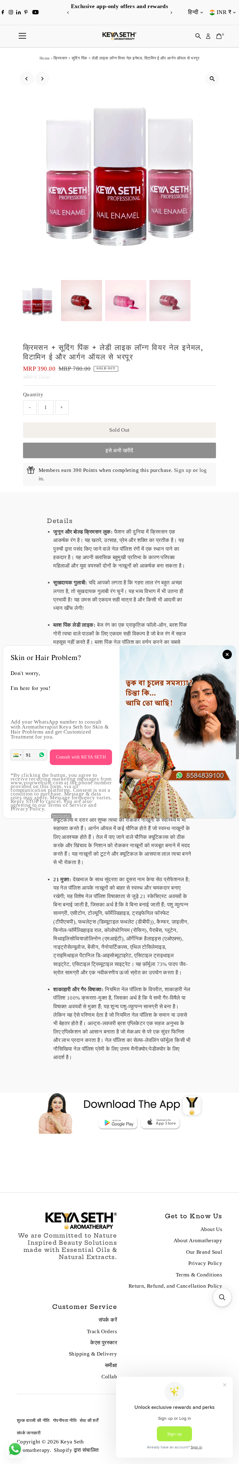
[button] (17, 755)
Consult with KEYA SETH (81, 757)
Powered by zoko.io (61, 815)
